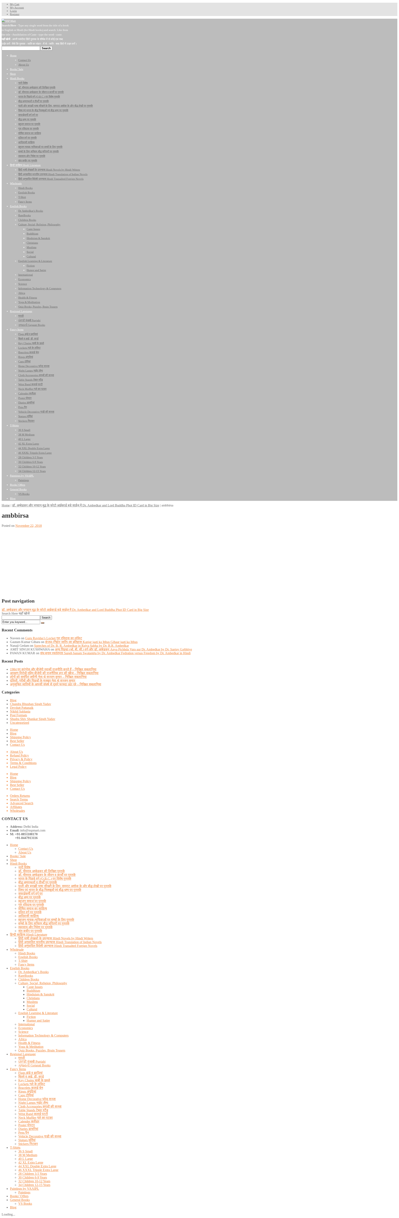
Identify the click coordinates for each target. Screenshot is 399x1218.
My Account (17, 7)
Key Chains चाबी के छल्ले (34, 1080)
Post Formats (18, 715)
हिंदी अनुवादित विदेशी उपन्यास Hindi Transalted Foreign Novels (57, 946)
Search (46, 617)
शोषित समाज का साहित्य (32, 908)
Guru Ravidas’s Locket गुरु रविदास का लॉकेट (53, 638)
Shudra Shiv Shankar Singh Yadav (32, 719)
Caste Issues (35, 987)
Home (6, 505)
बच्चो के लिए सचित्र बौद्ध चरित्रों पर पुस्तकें (43, 923)
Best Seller (17, 741)
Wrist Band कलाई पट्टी (33, 1114)
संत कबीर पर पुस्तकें (30, 931)
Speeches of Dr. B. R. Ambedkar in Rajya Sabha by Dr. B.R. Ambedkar (81, 645)
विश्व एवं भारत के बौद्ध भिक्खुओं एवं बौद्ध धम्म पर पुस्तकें (49, 889)
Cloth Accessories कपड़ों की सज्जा (40, 1106)
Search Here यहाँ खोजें (16, 613)
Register (14, 14)
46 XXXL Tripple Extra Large (38, 1170)
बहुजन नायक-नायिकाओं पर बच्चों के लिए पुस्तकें (46, 919)
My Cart (14, 4)
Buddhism (33, 990)
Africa (22, 1039)
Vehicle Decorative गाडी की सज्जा (39, 1136)
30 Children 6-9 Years (32, 1177)
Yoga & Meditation (30, 1046)
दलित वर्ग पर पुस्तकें (30, 912)
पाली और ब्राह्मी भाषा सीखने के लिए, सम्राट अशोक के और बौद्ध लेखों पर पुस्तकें (64, 886)
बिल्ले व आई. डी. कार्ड (31, 1076)
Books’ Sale (18, 856)
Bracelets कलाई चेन (30, 1088)
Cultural (32, 1009)
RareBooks (25, 975)
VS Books (25, 1203)
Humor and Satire (38, 1020)
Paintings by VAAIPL (24, 1188)
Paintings (24, 1192)
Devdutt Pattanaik (21, 707)
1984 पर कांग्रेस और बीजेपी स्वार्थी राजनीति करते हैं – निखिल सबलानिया (53, 669)
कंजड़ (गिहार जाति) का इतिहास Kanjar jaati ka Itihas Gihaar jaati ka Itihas (91, 642)
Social (31, 1005)
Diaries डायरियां (28, 1129)
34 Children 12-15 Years (34, 1185)
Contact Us (17, 744)
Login (13, 10)
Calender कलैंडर (28, 1121)
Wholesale (17, 949)
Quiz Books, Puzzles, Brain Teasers (41, 1050)
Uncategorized (19, 722)
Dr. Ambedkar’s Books (33, 972)
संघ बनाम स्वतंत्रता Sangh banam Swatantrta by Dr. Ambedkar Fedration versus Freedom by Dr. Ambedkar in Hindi (115, 653)
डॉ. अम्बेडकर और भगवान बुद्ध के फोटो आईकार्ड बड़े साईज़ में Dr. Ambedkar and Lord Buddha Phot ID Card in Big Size (85, 505)
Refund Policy (19, 755)
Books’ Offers (19, 1196)
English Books (28, 957)
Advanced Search (21, 803)
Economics (25, 1028)
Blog (13, 700)
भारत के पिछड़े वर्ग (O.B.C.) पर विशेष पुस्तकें (44, 878)
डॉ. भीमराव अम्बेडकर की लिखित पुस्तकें (41, 871)
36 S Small (25, 1151)
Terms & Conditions (23, 763)
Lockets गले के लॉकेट (31, 1084)
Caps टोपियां (26, 1095)
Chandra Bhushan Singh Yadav (30, 704)
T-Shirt (22, 960)
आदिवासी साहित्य (28, 916)
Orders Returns (20, 795)
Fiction (31, 1017)
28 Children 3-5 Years (32, 1173)
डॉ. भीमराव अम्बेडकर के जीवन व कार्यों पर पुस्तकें (47, 875)
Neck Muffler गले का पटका (35, 1117)
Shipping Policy (20, 737)
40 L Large (25, 1159)
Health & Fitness (29, 1043)
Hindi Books (18, 863)
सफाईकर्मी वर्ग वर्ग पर (30, 893)
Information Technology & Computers (43, 1035)
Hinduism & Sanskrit (40, 994)
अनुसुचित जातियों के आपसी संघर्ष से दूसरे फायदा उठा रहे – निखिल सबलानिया (55, 684)
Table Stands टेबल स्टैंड (33, 1110)
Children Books (28, 979)
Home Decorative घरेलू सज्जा (37, 1099)
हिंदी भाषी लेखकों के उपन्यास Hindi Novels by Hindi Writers (55, 938)
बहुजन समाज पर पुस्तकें (32, 901)
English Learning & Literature (38, 1013)
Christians (33, 998)
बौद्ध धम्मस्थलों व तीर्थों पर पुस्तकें (37, 882)
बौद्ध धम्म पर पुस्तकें (29, 897)
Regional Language (23, 1054)
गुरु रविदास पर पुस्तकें (31, 904)
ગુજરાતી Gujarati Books (34, 1065)
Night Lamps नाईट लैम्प (33, 1102)
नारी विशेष (24, 867)
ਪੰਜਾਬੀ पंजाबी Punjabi (32, 1061)
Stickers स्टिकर (28, 1144)
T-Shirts (15, 1147)
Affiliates (16, 807)
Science (23, 1031)
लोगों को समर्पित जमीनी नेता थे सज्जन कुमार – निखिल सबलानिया (48, 677)
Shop (13, 860)
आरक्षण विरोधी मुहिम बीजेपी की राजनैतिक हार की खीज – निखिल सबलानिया (54, 673)
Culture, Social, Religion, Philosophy (42, 983)
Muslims (32, 1002)
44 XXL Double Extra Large (37, 1166)
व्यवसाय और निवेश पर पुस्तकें (35, 927)
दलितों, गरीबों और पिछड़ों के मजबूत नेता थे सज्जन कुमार (42, 680)
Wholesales (17, 810)
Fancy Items (26, 964)
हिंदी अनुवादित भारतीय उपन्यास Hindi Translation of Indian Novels (60, 942)
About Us (16, 751)
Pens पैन (23, 1132)
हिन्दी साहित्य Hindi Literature (28, 934)
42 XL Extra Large (30, 1162)
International (26, 1024)
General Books (20, 1200)
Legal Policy (18, 766)
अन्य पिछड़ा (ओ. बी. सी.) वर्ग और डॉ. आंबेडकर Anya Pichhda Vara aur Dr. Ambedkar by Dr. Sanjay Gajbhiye (123, 649)
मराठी (21, 1058)
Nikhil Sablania (20, 711)
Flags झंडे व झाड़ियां (30, 1073)
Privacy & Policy (21, 759)
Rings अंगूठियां (27, 1091)
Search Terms (19, 799)
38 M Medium (27, 1155)
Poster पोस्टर (26, 1125)
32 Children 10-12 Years (34, 1181)
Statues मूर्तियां (27, 1140)
